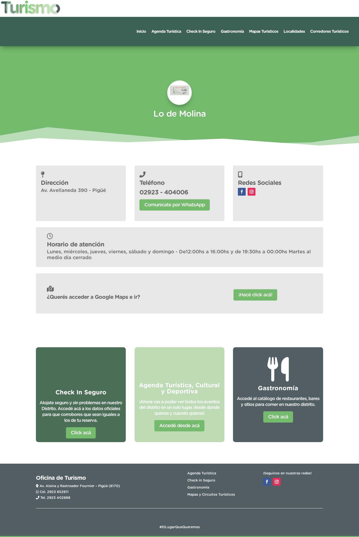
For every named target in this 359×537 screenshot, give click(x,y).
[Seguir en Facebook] (242, 192)
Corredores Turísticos (329, 32)
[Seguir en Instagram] (251, 192)
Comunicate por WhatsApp (174, 204)
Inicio (141, 32)
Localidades (294, 32)
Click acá (81, 432)
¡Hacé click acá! (255, 294)
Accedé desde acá (179, 425)
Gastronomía (232, 32)
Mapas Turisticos (263, 32)
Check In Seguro (200, 32)
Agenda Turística (166, 32)
